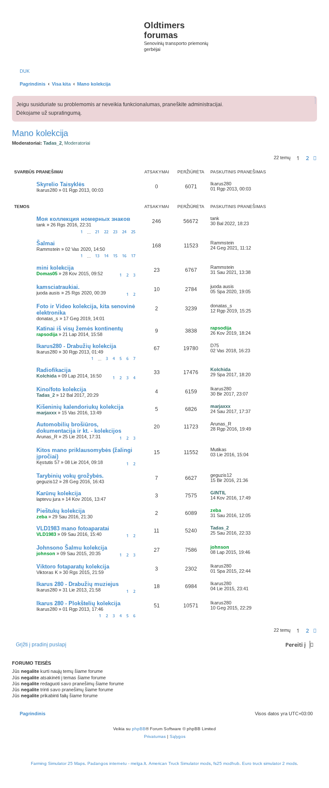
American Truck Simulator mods (180, 763)
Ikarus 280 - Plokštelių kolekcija (78, 603)
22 (106, 232)
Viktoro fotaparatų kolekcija (72, 566)
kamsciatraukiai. (58, 287)
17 (133, 256)
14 (106, 256)
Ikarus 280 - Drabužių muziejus (77, 584)
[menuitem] (23, 71)
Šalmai (45, 243)
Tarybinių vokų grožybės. (70, 476)
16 (124, 256)
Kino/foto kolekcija (61, 389)
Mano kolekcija (40, 133)
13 (97, 256)
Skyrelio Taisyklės (60, 184)
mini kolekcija (55, 268)
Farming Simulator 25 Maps (58, 763)
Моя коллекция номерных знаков (83, 219)
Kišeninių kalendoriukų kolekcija (79, 407)
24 (124, 232)
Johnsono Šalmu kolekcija (71, 547)
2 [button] (307, 158)
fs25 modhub (226, 763)
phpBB (139, 728)
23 (115, 232)
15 (115, 256)
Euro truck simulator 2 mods (269, 763)
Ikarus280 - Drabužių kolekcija (76, 346)
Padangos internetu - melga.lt (116, 763)
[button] (315, 158)
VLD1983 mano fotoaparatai (72, 528)
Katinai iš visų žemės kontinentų (79, 328)
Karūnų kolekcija (58, 493)
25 (133, 232)
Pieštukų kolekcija (60, 511)
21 (97, 232)
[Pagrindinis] (79, 34)
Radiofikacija (53, 370)
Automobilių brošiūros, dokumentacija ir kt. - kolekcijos (78, 427)
